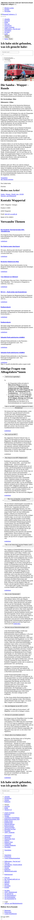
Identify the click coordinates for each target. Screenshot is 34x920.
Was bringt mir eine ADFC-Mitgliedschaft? (16, 457)
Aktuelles (7, 19)
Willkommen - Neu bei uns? (12, 29)
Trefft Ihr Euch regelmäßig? (12, 376)
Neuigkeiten (7, 798)
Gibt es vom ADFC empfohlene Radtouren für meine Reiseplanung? (18, 407)
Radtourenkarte (6, 307)
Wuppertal (7, 837)
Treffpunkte (7, 843)
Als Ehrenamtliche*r (10, 895)
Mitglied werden (9, 8)
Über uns (7, 24)
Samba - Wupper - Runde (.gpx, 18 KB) (12, 194)
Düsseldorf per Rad (10, 829)
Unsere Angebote (9, 27)
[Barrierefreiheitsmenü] (1, 16)
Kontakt (6, 887)
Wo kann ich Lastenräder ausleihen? (14, 715)
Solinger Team (8, 842)
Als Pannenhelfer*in (10, 898)
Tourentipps (7, 30)
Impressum (7, 910)
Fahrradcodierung (9, 824)
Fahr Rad (7, 20)
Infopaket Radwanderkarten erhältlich (13, 337)
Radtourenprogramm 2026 (11, 819)
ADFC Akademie (9, 832)
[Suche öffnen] (3, 16)
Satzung (6, 884)
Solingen (6, 840)
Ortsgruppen (8, 25)
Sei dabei (7, 32)
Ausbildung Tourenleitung (11, 817)
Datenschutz (7, 912)
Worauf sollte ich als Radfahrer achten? (15, 735)
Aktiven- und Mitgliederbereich (13, 903)
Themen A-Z (8, 809)
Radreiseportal (8, 874)
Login (6, 34)
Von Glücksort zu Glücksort (9, 276)
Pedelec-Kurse (8, 821)
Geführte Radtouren (10, 845)
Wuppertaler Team (9, 839)
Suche (6, 39)
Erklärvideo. (16, 623)
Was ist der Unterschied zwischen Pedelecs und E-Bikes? (18, 545)
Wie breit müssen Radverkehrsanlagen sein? (16, 627)
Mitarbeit (7, 882)
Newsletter (7, 11)
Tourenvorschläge (9, 827)
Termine (6, 800)
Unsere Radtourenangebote (12, 858)
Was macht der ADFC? (11, 434)
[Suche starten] (3, 54)
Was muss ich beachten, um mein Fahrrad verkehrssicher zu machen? (19, 499)
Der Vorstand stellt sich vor (12, 879)
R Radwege (7, 856)
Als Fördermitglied (9, 897)
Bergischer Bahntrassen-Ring (10, 261)
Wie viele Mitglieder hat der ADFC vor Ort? (16, 706)
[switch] (14, 58)
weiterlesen (7, 430)
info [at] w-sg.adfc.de (11, 214)
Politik (6, 22)
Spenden (6, 9)
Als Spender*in (8, 894)
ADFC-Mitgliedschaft (10, 892)
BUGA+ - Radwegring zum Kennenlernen (14, 292)
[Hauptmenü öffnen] (5, 16)
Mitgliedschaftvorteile (10, 871)
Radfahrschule (8, 822)
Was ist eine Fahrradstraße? (12, 594)
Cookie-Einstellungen (10, 913)
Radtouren (7, 801)
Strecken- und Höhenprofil (8, 196)
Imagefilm (7, 866)
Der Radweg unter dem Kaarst (10, 246)
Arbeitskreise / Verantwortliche (13, 864)
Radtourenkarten (9, 826)
